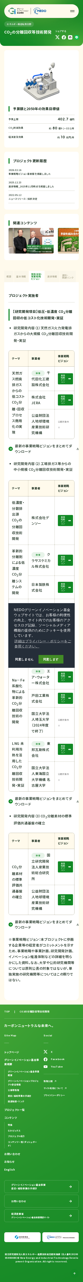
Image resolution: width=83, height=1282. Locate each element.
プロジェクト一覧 (14, 1109)
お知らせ (9, 1161)
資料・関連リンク (68, 276)
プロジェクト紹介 (16, 1136)
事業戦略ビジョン (63, 378)
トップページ (11, 1052)
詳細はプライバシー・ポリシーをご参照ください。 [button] (42, 643)
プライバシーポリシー (54, 1095)
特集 (10, 1124)
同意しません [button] (24, 659)
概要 (8, 276)
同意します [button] (51, 659)
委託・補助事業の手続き (19, 1095)
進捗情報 (52, 276)
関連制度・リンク (16, 1101)
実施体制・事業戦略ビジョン (36, 276)
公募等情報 (13, 1090)
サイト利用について (53, 1088)
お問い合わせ (12, 1154)
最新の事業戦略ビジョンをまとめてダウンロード (43, 448)
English (9, 1169)
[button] (72, 11)
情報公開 (48, 1081)
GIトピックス (14, 1130)
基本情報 (21, 276)
